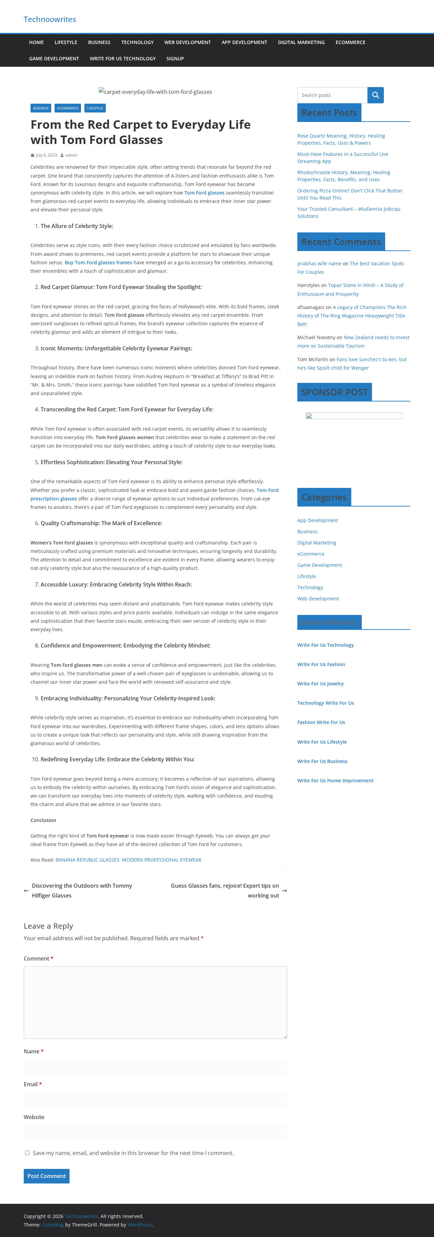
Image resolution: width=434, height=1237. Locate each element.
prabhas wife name (319, 263)
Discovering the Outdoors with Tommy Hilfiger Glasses (82, 890)
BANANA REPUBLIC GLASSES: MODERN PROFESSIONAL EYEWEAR (128, 860)
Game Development (54, 58)
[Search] (376, 95)
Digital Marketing (301, 42)
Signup (175, 58)
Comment (39, 958)
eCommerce (351, 42)
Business (99, 42)
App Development (244, 42)
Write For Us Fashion (321, 664)
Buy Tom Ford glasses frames (98, 262)
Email (33, 1084)
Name (34, 1051)
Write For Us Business (322, 761)
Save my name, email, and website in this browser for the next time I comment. (133, 1153)
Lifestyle (66, 42)
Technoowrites (50, 19)
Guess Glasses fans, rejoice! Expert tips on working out (225, 890)
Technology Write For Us (325, 703)
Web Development (187, 42)
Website (34, 1117)
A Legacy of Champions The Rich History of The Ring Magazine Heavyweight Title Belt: (352, 315)
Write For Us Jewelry (320, 683)
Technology (137, 42)
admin (71, 155)
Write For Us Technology (123, 58)
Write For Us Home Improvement (335, 780)
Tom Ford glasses (204, 192)
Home (36, 42)
